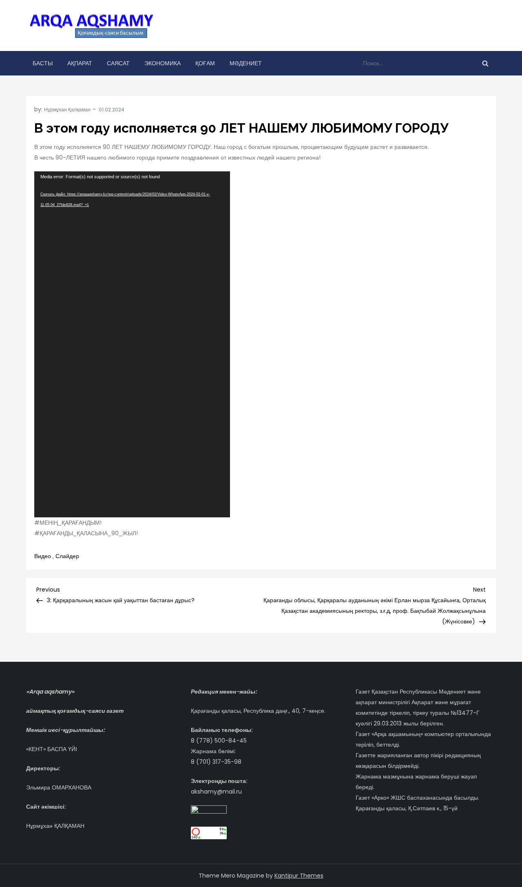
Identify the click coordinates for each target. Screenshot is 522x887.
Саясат (118, 63)
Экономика (162, 63)
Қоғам (205, 63)
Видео (42, 556)
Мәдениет (246, 63)
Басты (43, 63)
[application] (132, 344)
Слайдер (67, 556)
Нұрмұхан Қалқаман (67, 109)
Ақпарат (79, 63)
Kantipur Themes (298, 875)
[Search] (485, 63)
